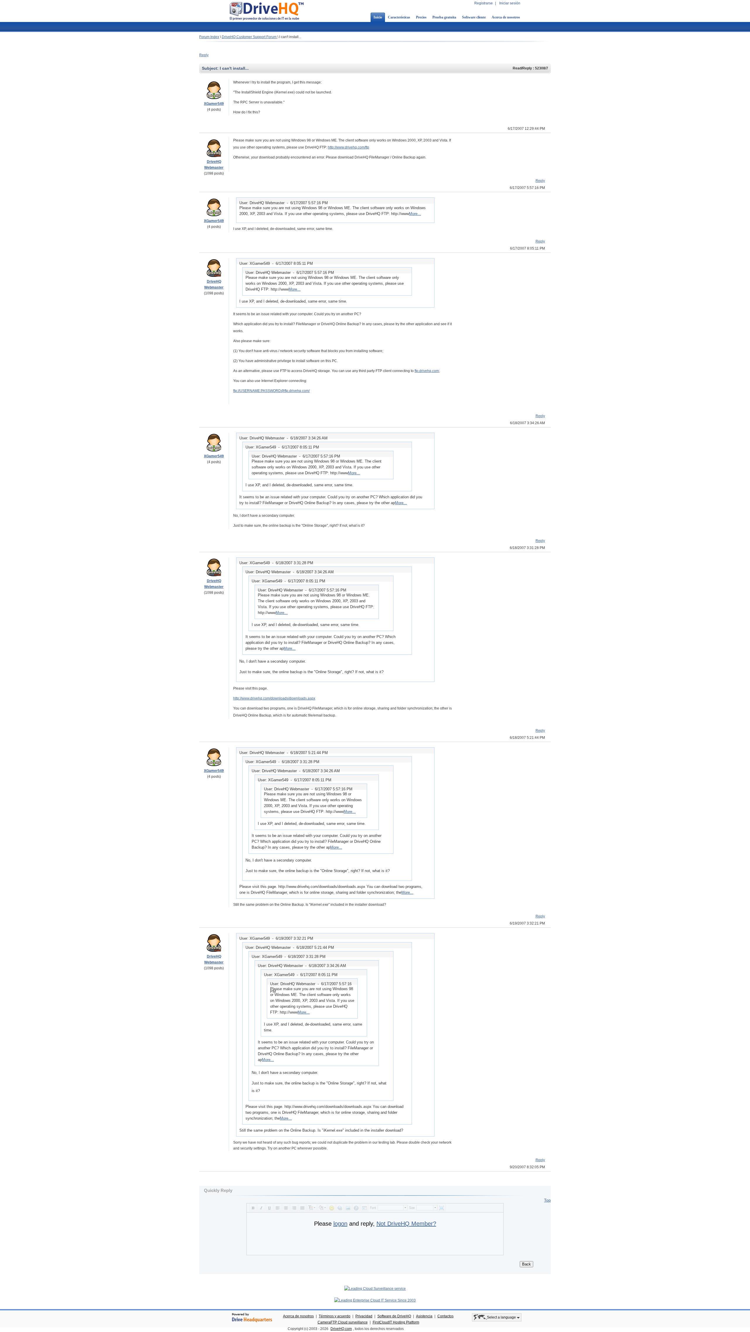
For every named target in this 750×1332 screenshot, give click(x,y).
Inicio (378, 17)
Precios (421, 17)
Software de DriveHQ (394, 1316)
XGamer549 (214, 104)
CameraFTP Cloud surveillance (343, 1322)
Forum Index (209, 37)
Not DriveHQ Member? (406, 1223)
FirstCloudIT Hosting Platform (396, 1322)
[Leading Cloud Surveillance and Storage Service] (375, 1289)
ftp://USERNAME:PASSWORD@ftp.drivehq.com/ (271, 391)
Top (547, 1200)
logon (340, 1223)
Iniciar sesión (509, 3)
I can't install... (290, 37)
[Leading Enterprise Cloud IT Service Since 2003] (375, 1300)
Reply (204, 55)
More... (415, 214)
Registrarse (483, 3)
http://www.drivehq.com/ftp (348, 147)
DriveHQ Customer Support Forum (249, 37)
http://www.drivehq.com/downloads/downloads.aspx (274, 698)
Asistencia (424, 1316)
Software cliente (474, 17)
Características (399, 17)
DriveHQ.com (341, 1329)
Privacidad (363, 1316)
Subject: (211, 68)
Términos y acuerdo (334, 1316)
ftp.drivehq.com (427, 371)
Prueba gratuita (444, 17)
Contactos (445, 1316)
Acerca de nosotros (506, 17)
